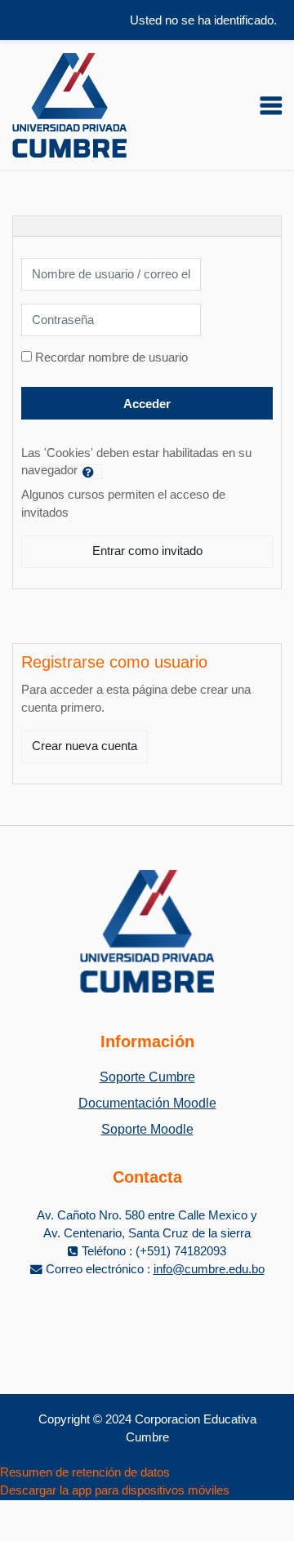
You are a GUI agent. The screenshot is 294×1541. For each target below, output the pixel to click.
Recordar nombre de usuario (111, 357)
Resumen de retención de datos (85, 1472)
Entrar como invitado (147, 550)
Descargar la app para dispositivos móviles (114, 1490)
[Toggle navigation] (271, 105)
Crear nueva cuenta (84, 746)
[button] (91, 471)
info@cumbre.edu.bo (209, 1269)
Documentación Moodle (147, 1103)
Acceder (147, 404)
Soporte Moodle (147, 1129)
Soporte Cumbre (147, 1077)
